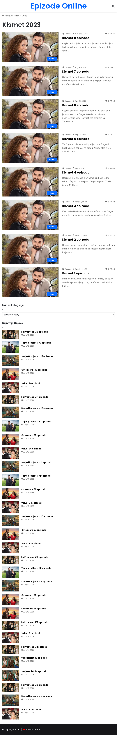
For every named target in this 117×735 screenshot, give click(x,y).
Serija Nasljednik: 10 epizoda (37, 516)
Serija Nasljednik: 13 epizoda (37, 356)
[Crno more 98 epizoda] (10, 493)
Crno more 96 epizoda (33, 595)
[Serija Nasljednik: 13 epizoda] (10, 360)
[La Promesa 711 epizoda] (10, 649)
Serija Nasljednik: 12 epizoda (37, 408)
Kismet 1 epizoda (75, 273)
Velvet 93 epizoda (31, 543)
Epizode (68, 34)
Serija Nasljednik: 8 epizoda (36, 696)
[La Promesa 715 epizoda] (10, 334)
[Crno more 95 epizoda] (10, 613)
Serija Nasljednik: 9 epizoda (36, 581)
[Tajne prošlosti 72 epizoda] (10, 426)
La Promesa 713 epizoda (34, 557)
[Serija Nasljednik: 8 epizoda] (10, 700)
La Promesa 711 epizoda (34, 646)
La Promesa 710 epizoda (34, 684)
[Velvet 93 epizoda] (10, 547)
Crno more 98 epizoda (33, 489)
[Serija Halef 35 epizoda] (10, 662)
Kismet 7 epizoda (75, 71)
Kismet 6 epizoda (75, 105)
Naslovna (8, 15)
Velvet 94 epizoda (31, 502)
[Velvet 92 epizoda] (10, 637)
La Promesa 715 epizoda (34, 331)
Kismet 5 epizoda (75, 139)
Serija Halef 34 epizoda (34, 671)
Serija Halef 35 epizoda (34, 657)
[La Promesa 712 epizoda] (10, 625)
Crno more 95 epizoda (33, 608)
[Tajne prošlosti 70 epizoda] (10, 572)
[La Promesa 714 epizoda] (10, 399)
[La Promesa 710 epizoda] (10, 687)
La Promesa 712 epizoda (34, 622)
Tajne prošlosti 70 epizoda (36, 568)
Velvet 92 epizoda (31, 633)
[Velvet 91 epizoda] (10, 713)
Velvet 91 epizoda (31, 709)
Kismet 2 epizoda (75, 239)
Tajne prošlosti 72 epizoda (36, 421)
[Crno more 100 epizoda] (10, 374)
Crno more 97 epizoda (33, 530)
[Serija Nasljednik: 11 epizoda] (10, 466)
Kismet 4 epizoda (76, 172)
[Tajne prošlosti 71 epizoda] (10, 480)
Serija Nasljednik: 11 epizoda (36, 462)
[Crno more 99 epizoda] (10, 439)
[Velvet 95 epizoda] (10, 453)
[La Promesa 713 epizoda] (10, 560)
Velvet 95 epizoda (31, 448)
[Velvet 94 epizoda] (10, 507)
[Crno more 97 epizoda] (10, 534)
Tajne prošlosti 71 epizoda (36, 475)
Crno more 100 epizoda (34, 369)
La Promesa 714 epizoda (34, 396)
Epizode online (33, 729)
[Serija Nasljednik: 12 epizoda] (10, 412)
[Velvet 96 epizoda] (10, 387)
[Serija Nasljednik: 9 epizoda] (10, 585)
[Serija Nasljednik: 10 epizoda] (10, 520)
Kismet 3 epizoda (75, 206)
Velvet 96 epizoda (31, 383)
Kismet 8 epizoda (75, 38)
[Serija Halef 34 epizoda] (10, 675)
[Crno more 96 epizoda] (10, 599)
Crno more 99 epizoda (33, 435)
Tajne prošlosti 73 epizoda (36, 342)
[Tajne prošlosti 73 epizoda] (10, 347)
